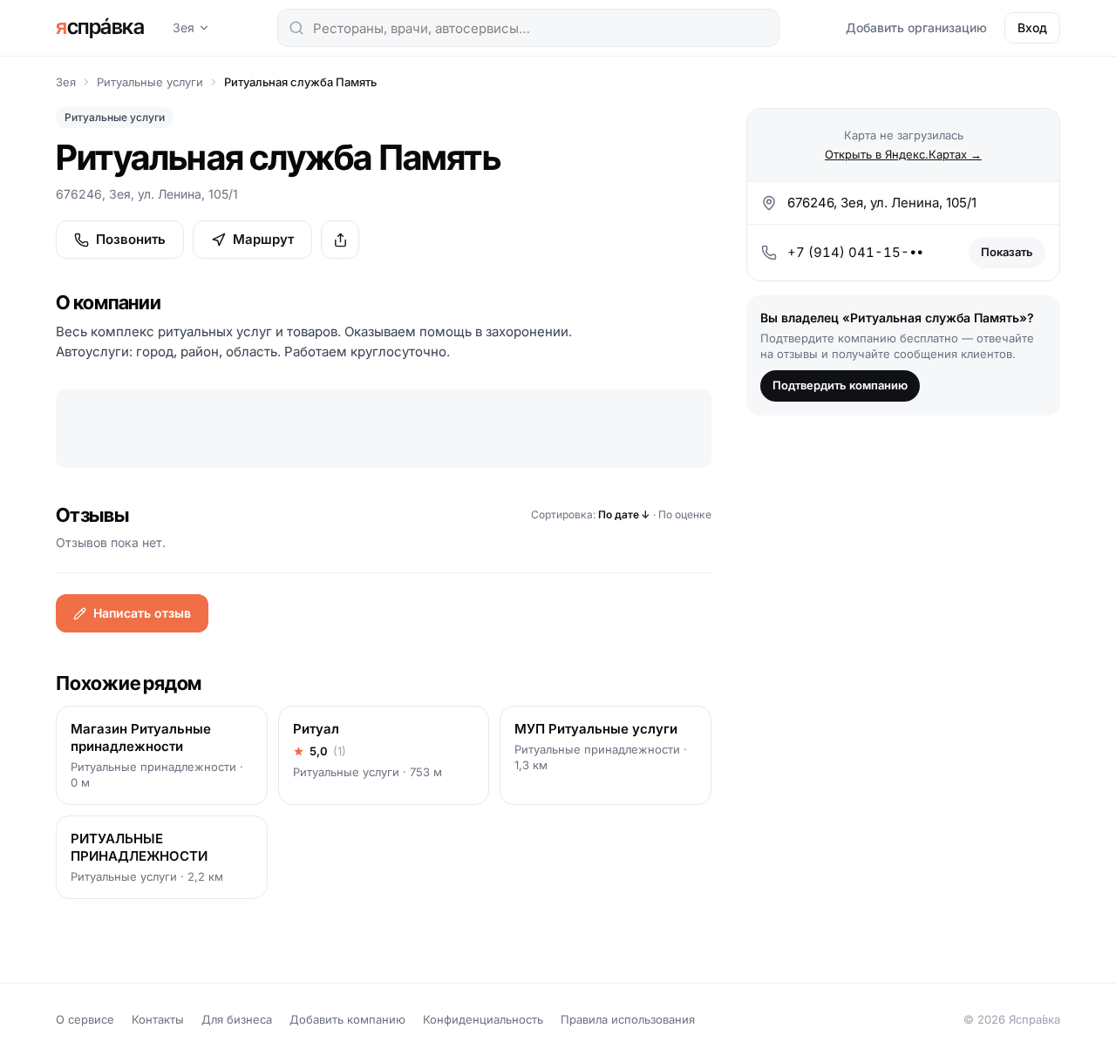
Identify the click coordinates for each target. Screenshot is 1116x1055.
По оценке (684, 514)
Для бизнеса (236, 1019)
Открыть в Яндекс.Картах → (903, 154)
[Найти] (296, 28)
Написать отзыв (142, 612)
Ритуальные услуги (150, 82)
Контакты (158, 1019)
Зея (183, 27)
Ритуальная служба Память (300, 82)
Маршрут (263, 239)
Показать (1007, 252)
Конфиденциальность (483, 1019)
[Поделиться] (340, 239)
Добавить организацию (916, 27)
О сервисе (85, 1019)
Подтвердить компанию (840, 385)
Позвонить (131, 239)
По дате (624, 514)
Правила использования (628, 1019)
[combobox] (528, 28)
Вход (1032, 27)
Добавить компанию (347, 1019)
